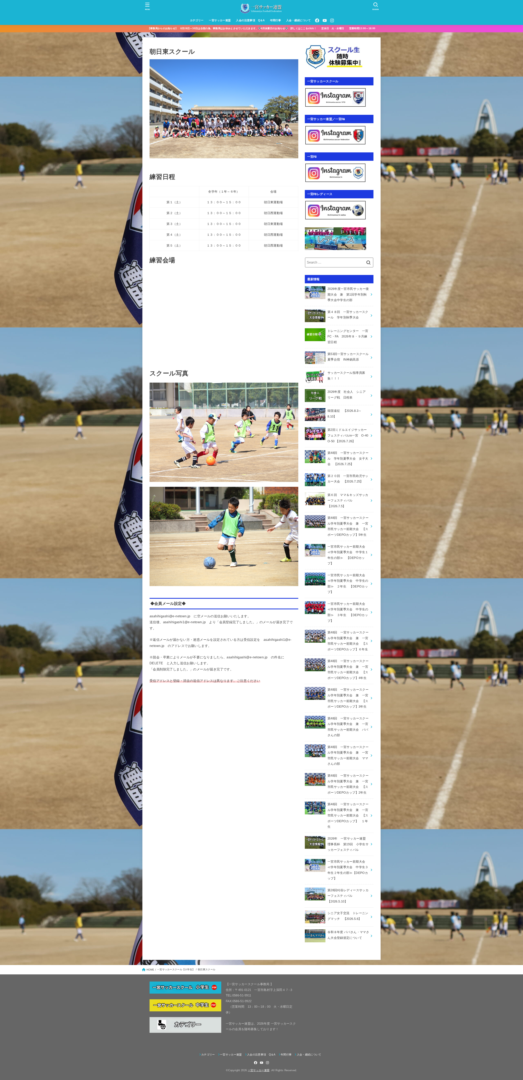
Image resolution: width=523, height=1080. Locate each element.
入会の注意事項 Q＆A (250, 20)
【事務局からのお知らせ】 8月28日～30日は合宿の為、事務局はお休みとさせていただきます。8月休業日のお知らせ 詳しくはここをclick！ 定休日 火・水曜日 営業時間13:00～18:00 (264, 28)
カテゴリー (197, 20)
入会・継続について (298, 20)
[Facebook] (317, 20)
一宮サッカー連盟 (220, 20)
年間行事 (275, 20)
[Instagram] (332, 20)
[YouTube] (324, 20)
